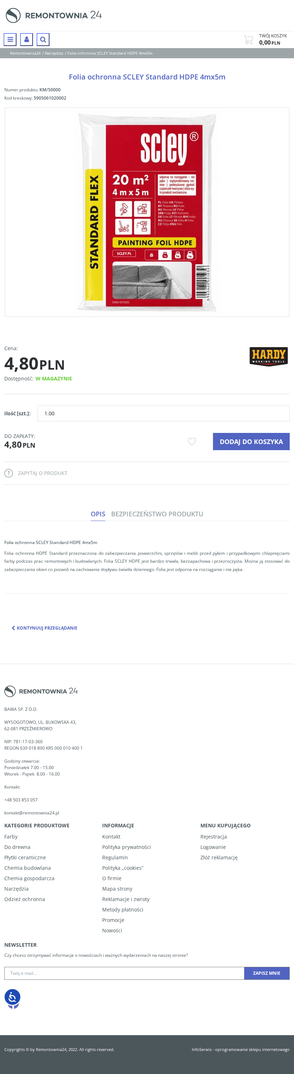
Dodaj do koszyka (251, 441)
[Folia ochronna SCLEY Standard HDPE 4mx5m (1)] (147, 212)
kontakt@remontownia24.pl (31, 813)
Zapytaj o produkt (42, 473)
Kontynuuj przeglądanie (47, 628)
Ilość (17, 413)
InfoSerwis (202, 1049)
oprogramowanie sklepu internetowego (252, 1049)
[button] (98, 514)
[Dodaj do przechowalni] (192, 441)
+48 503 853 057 (21, 800)
